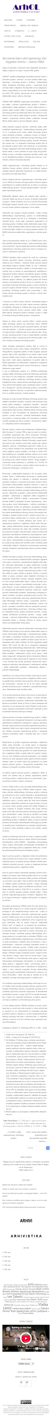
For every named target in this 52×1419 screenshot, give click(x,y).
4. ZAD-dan (6, 1256)
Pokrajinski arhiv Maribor (27, 1302)
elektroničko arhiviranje (14, 1123)
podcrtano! (9, 47)
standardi (30, 20)
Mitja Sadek (16, 1299)
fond (8, 1293)
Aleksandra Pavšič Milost (20, 1285)
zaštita (7, 31)
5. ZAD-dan (6, 1252)
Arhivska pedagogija (26, 47)
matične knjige (8, 1300)
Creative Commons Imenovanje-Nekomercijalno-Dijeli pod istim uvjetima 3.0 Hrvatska (28, 1406)
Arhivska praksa (10, 1289)
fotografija (16, 1293)
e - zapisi (32, 1121)
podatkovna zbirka (15, 1302)
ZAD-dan (36, 41)
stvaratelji (19, 31)
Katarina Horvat (44, 1297)
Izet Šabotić (15, 1296)
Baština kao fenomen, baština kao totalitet (17, 1185)
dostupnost (38, 1291)
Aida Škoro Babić (8, 1285)
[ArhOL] (26, 13)
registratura (43, 1302)
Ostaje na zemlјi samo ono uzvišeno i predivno (19, 1189)
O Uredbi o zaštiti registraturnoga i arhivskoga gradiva (14, 1135)
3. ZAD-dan (6, 1261)
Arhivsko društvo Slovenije (25, 1289)
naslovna (8, 20)
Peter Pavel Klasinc (10, 1121)
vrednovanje (18, 1308)
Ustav (36, 1305)
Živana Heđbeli (27, 1313)
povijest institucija (12, 36)
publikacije (29, 36)
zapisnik (33, 1309)
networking (9, 41)
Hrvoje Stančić (28, 1293)
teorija (19, 20)
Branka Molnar (11, 1291)
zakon (27, 1308)
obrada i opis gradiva (29, 25)
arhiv (31, 1284)
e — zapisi (32, 31)
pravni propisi (10, 25)
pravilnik (37, 1302)
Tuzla (32, 1305)
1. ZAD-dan (6, 1269)
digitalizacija (25, 1291)
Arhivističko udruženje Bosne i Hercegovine (25, 1286)
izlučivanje (26, 1297)
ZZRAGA (27, 1126)
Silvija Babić (17, 1305)
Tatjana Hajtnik (25, 1305)
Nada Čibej (26, 1299)
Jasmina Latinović (35, 1297)
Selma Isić (8, 1304)
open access (24, 41)
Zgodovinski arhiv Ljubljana (31, 1311)
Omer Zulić (36, 1299)
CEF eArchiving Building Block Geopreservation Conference (23, 1207)
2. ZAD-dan (24, 1121)
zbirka (38, 1309)
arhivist (38, 1284)
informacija (41, 1293)
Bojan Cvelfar (42, 1288)
